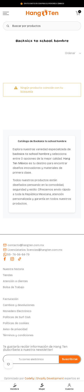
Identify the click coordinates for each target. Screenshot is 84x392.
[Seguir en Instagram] (12, 259)
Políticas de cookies (16, 323)
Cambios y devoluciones (19, 305)
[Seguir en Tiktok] (19, 259)
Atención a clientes (15, 281)
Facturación (10, 299)
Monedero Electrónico (17, 311)
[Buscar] (7, 25)
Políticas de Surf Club (16, 317)
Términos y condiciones (18, 335)
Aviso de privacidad (15, 329)
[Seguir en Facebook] (4, 259)
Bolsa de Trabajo (13, 287)
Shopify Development (50, 378)
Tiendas (8, 275)
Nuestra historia (13, 269)
